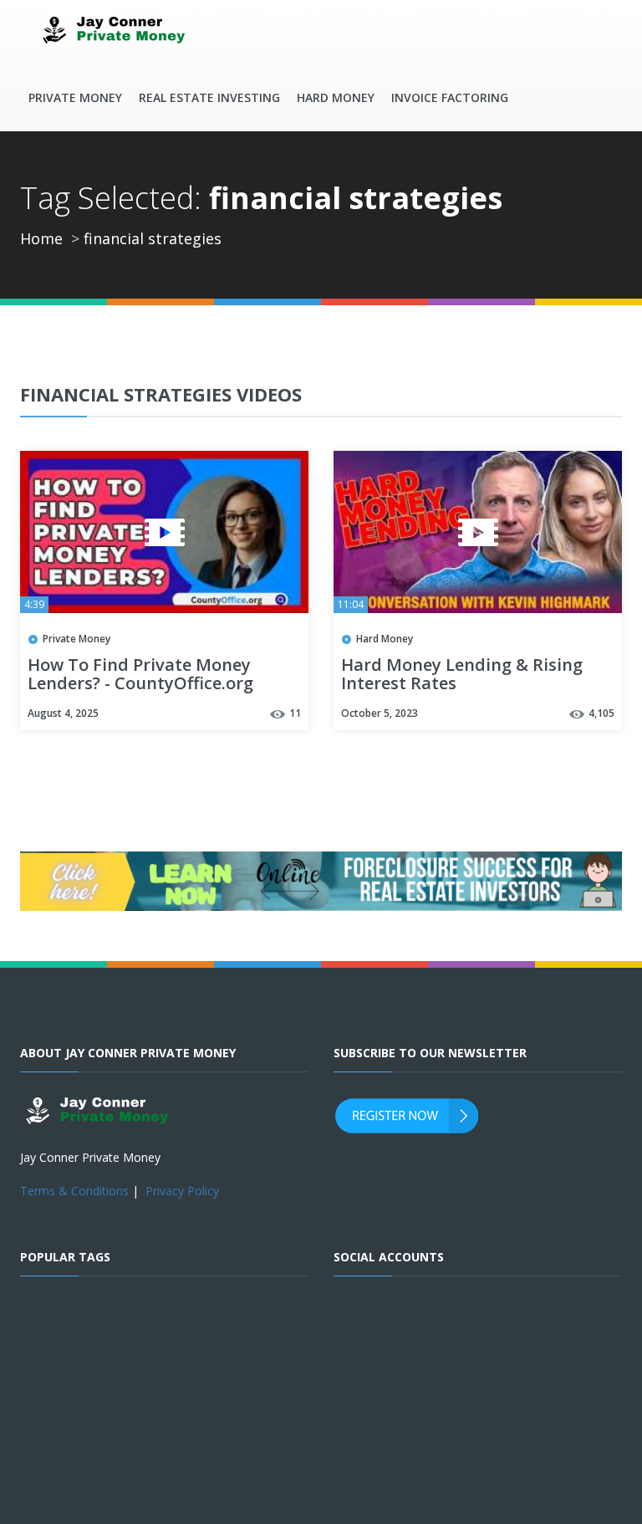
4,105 (601, 713)
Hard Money (335, 97)
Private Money (75, 97)
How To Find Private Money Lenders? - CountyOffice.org (140, 675)
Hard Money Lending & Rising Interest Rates (462, 675)
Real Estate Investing (209, 97)
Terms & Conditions (74, 1191)
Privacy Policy (182, 1191)
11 (295, 713)
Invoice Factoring (449, 97)
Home (41, 238)
